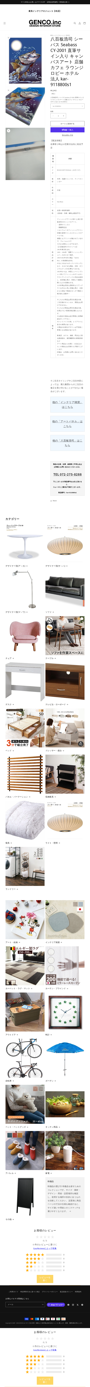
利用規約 (78, 1292)
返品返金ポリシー (66, 1292)
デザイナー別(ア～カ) (15, 566)
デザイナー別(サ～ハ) (55, 566)
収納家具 (49, 797)
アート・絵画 (11, 942)
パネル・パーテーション (16, 797)
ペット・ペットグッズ (15, 1127)
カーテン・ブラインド (55, 988)
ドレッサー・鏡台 (53, 750)
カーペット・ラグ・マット (17, 988)
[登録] (42, 1304)
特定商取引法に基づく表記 (30, 1292)
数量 (51, 111)
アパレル (9, 1173)
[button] (4, 23)
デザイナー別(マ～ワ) (15, 612)
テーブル (49, 658)
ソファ (48, 612)
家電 (47, 1173)
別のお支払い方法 (67, 135)
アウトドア (10, 1034)
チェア (8, 658)
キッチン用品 (51, 1127)
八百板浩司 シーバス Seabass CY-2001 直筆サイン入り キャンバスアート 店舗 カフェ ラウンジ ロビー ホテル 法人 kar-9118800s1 (67, 100)
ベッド (8, 750)
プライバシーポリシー (50, 1292)
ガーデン (49, 1081)
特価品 (51, 1181)
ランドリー (10, 889)
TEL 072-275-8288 (67, 474)
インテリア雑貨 (52, 942)
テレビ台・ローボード (55, 704)
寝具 (7, 843)
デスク (8, 704)
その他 (8, 1219)
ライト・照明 (51, 843)
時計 (47, 1034)
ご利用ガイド (13, 1292)
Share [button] (55, 501)
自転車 (8, 1081)
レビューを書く (45, 1279)
